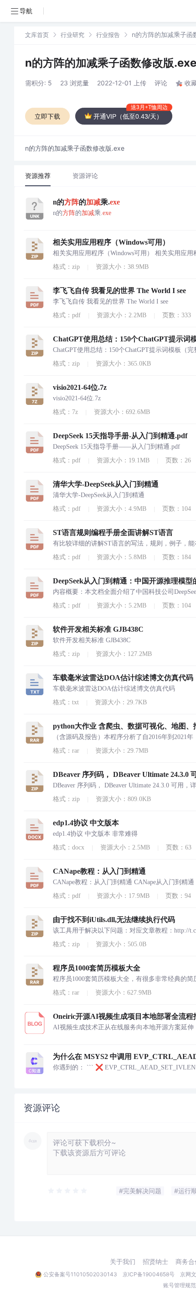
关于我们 (122, 1261)
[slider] (68, 1190)
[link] (37, 34)
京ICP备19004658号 (149, 1274)
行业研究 (72, 34)
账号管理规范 (179, 1285)
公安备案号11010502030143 (80, 1274)
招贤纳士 (155, 1261)
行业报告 (108, 34)
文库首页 (37, 34)
